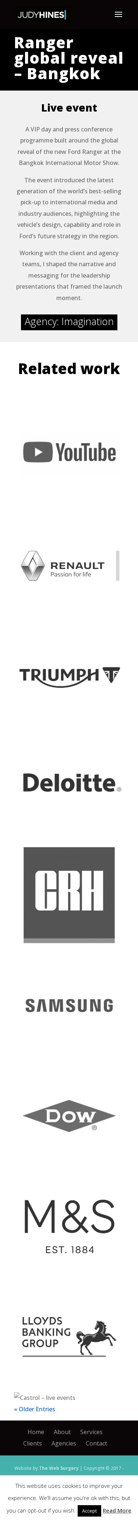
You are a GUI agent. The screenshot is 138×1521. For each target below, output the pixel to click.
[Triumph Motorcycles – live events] (69, 674)
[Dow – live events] (69, 1116)
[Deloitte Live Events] (69, 784)
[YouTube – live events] (69, 453)
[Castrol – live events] (69, 1397)
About (62, 1432)
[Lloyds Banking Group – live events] (69, 1337)
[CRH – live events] (69, 895)
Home (36, 1432)
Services (91, 1432)
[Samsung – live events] (69, 1005)
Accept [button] (89, 1510)
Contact (96, 1443)
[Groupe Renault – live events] (69, 563)
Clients (32, 1443)
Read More (117, 1510)
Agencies (64, 1443)
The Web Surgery (59, 1468)
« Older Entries (34, 1409)
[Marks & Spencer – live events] (69, 1226)
